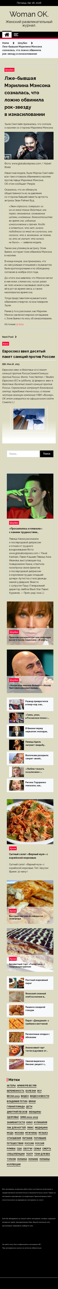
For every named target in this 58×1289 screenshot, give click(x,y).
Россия (39, 1143)
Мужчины (31, 1133)
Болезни (31, 1091)
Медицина (41, 1127)
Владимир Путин (17, 1101)
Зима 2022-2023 (29, 1117)
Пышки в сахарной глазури (35, 1008)
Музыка (43, 1133)
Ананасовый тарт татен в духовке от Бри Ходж (35, 1049)
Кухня (13, 848)
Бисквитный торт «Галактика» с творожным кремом (27, 965)
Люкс (30, 1127)
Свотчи (27, 1148)
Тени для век (42, 1154)
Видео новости (39, 1096)
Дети (29, 1106)
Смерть (46, 1148)
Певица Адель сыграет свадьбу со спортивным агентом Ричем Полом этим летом (35, 744)
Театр (29, 1154)
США (19, 1148)
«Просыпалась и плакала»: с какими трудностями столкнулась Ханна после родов (29, 530)
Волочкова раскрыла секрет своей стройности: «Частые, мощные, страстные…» (36, 757)
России (29, 1143)
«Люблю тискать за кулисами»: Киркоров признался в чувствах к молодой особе (37, 771)
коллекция (14, 1164)
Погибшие (40, 1138)
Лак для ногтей (16, 1127)
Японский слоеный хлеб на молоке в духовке (35, 995)
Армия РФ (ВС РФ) (26, 1085)
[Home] (7, 35)
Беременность (15, 1091)
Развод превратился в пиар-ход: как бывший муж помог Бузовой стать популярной (36, 703)
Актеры (11, 1085)
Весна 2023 (13, 1096)
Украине (33, 1159)
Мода (10, 1133)
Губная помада (16, 1106)
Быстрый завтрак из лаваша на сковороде (26, 917)
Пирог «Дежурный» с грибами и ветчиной (37, 1022)
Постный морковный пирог (36, 981)
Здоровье (13, 1117)
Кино (5, 343)
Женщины (35, 1112)
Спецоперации (16, 1154)
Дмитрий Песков (17, 1112)
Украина (22, 1159)
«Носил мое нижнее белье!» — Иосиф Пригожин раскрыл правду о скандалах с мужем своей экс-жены (30, 686)
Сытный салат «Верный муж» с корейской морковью (28, 856)
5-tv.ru (20, 324)
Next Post (8, 336)
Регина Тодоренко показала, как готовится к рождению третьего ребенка (35, 784)
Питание (27, 1138)
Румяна (11, 1148)
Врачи (32, 1101)
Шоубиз (9, 69)
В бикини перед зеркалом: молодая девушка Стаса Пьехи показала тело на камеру (37, 730)
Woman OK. (29, 14)
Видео (25, 1096)
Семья (37, 1148)
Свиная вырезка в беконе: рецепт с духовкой (35, 1063)
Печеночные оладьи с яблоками (37, 1035)
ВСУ (39, 1091)
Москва (19, 1133)
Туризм (11, 1159)
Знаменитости (16, 1122)
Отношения (14, 1138)
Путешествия (15, 1143)
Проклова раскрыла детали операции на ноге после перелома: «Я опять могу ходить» (30, 638)
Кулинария (40, 1122)
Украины (44, 1159)
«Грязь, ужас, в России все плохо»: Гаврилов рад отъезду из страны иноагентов (36, 717)
